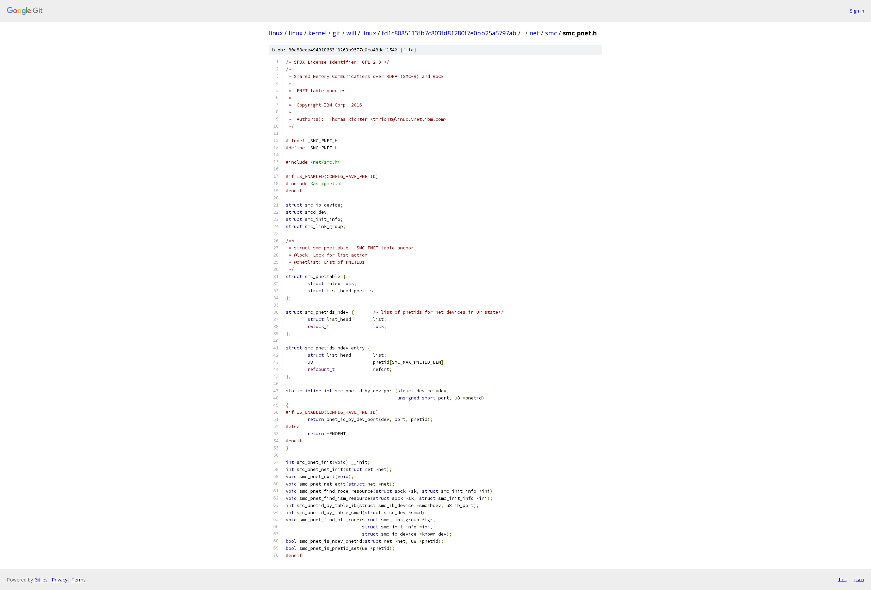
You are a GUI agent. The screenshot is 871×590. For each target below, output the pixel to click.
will (351, 33)
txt (842, 579)
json (858, 579)
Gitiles (41, 579)
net (534, 33)
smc (551, 33)
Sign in (857, 10)
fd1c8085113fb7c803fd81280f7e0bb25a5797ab (449, 33)
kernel (317, 33)
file (408, 50)
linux (276, 33)
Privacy (59, 579)
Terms (78, 579)
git (336, 33)
